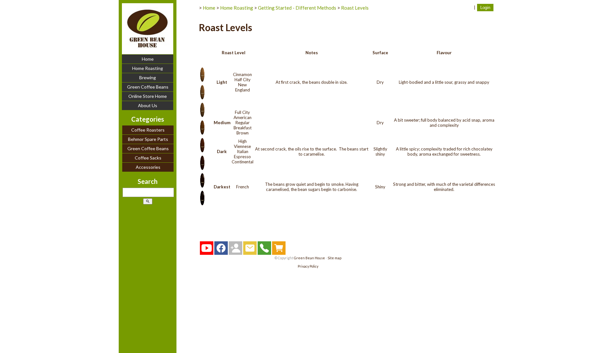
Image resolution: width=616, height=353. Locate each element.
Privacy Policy (308, 266)
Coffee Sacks (148, 157)
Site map (334, 258)
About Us (147, 105)
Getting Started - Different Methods (297, 8)
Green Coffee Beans (147, 87)
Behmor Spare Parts (148, 139)
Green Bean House (309, 258)
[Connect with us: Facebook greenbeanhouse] (221, 249)
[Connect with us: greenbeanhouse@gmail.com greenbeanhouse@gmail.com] (235, 249)
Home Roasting (147, 68)
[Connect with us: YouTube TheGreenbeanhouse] (206, 249)
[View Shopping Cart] (279, 249)
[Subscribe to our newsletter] (250, 249)
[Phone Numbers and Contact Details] (264, 249)
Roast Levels (355, 8)
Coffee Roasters (148, 130)
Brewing (147, 77)
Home (148, 59)
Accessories (148, 167)
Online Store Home (147, 96)
